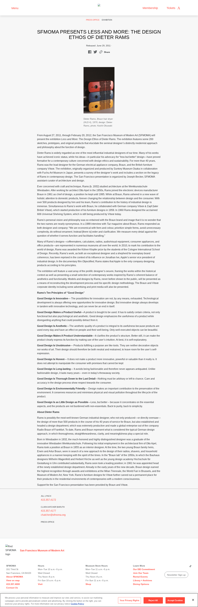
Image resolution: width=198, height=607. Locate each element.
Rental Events (140, 576)
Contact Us (12, 587)
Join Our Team (140, 573)
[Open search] (185, 8)
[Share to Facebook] (89, 52)
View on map (13, 580)
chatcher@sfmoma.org (53, 515)
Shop (88, 584)
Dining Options (141, 584)
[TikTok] (190, 567)
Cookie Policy (77, 604)
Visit (40, 584)
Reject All (153, 600)
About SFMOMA (14, 576)
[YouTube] (166, 567)
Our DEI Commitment (144, 569)
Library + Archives (142, 580)
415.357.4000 (13, 584)
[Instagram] (172, 567)
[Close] (193, 599)
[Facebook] (184, 567)
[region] (99, 600)
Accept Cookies (175, 600)
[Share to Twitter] (95, 52)
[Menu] (7, 8)
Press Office (92, 20)
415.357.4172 (48, 500)
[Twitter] (178, 567)
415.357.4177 (48, 510)
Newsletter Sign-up (176, 575)
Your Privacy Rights (129, 600)
